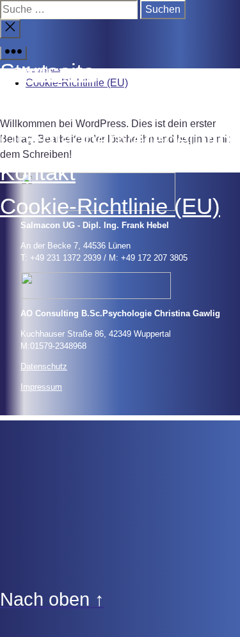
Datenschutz (43, 366)
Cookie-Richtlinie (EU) (110, 206)
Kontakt (38, 172)
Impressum (41, 387)
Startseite (47, 71)
